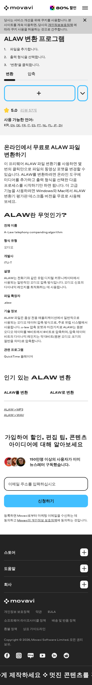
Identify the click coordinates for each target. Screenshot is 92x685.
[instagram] (19, 656)
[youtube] (43, 656)
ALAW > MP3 (13, 409)
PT (39, 125)
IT (28, 125)
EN (12, 125)
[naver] (31, 656)
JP (55, 125)
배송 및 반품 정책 (64, 620)
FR (24, 125)
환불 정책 (10, 629)
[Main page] (18, 8)
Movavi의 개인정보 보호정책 (37, 520)
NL (44, 125)
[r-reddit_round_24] (66, 656)
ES (33, 125)
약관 (39, 611)
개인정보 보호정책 (17, 611)
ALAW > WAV (14, 415)
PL (50, 125)
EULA (52, 611)
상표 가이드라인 (34, 629)
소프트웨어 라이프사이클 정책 (25, 620)
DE (18, 125)
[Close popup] (85, 25)
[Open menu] (85, 8)
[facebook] (7, 656)
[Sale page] (63, 8)
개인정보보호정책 (60, 25)
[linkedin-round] (54, 656)
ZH (61, 125)
